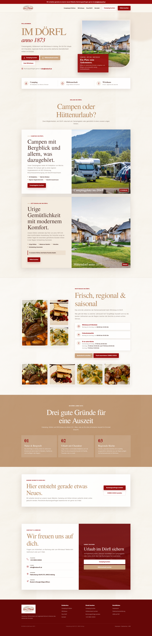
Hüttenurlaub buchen (51, 57)
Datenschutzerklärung (119, 611)
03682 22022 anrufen (114, 493)
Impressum (116, 608)
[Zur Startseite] (28, 8)
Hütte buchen (124, 8)
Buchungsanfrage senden (114, 487)
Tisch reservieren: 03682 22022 (106, 355)
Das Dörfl (89, 8)
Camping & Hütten (70, 8)
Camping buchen (109, 8)
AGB (129, 626)
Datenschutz (124, 626)
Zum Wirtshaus (28, 63)
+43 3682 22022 (36, 560)
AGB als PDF (116, 614)
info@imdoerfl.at (100, 2)
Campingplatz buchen (37, 185)
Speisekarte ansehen (84, 355)
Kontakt (97, 8)
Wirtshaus (81, 8)
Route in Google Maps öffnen (40, 582)
